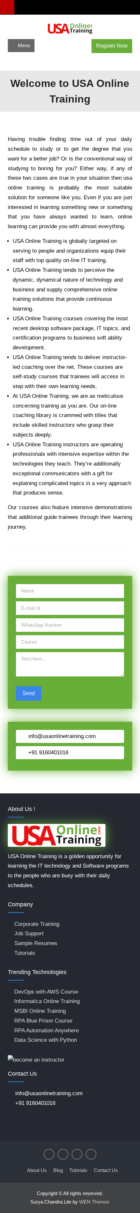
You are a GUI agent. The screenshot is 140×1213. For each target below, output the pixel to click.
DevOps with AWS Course (46, 992)
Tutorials (24, 953)
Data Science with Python (45, 1040)
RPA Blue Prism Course (43, 1021)
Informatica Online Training (47, 1001)
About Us (37, 1170)
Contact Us (106, 1170)
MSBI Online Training (40, 1011)
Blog (58, 1170)
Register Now (112, 46)
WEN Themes (94, 1202)
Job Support (29, 933)
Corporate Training (36, 924)
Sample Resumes (35, 943)
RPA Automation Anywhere (46, 1030)
